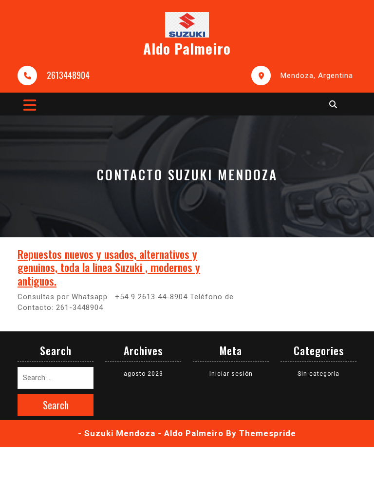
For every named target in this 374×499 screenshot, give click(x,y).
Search (56, 405)
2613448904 (68, 75)
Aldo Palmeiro (187, 48)
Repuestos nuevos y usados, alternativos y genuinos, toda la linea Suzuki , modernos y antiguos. (109, 267)
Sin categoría (318, 373)
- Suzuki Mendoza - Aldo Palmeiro (151, 433)
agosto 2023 (143, 373)
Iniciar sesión (231, 373)
